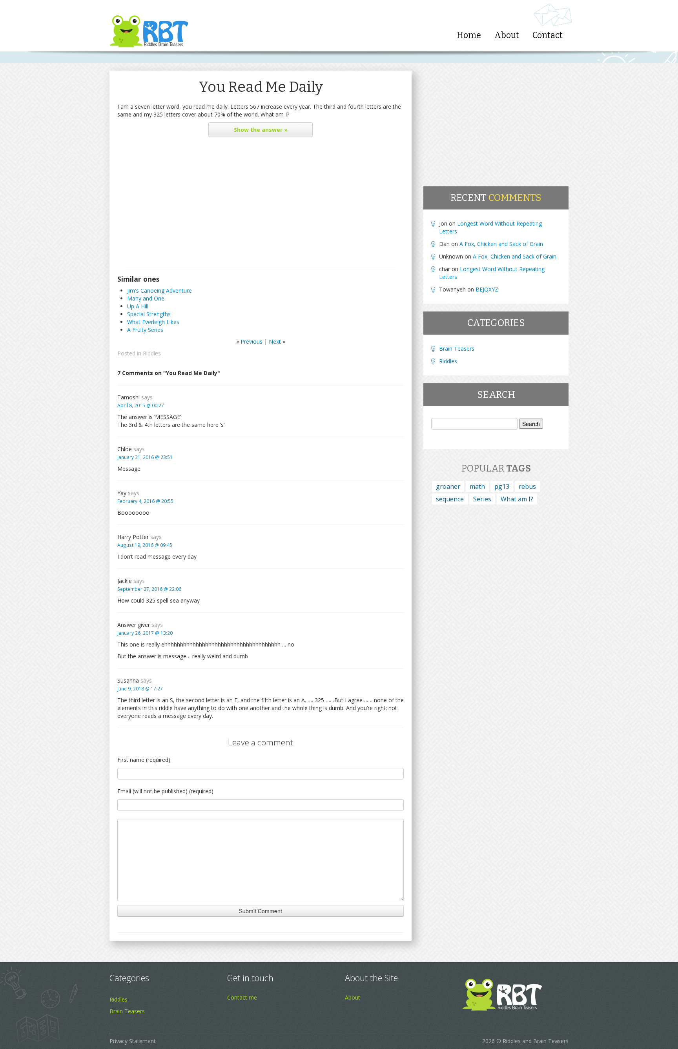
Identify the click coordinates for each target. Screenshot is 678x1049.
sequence (450, 499)
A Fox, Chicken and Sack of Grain (501, 244)
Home (469, 35)
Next (275, 341)
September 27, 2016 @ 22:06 (149, 589)
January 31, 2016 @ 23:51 (145, 457)
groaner (448, 486)
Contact (547, 35)
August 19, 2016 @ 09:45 (144, 545)
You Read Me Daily (261, 87)
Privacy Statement (132, 1041)
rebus (527, 486)
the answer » (261, 129)
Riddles (152, 353)
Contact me (242, 997)
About (506, 35)
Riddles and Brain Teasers (536, 1041)
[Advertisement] (260, 204)
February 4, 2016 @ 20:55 (145, 501)
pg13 (501, 486)
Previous (251, 341)
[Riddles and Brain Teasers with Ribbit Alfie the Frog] (148, 25)
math (477, 486)
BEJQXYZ (487, 289)
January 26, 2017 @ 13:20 (145, 633)
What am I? (517, 499)
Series (482, 499)
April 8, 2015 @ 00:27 (140, 405)
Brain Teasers (456, 348)
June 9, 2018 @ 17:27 (140, 688)
